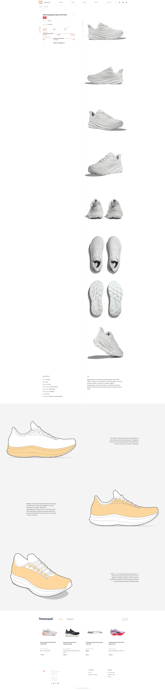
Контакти (109, 676)
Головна (40, 6)
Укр (108, 2)
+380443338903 (47, 2)
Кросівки (46, 6)
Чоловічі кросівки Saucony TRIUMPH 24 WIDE (69, 643)
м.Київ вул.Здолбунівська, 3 (55, 671)
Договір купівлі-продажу (93, 674)
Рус (111, 2)
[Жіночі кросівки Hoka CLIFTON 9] (105, 30)
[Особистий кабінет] (119, 2)
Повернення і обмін (111, 674)
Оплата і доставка (111, 672)
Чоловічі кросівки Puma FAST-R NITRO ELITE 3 (116, 643)
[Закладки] (123, 2)
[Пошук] (115, 2)
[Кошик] (126, 2)
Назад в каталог (39, 29)
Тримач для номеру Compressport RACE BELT (94, 643)
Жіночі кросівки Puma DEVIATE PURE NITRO (48, 643)
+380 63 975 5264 (54, 674)
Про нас (89, 672)
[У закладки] (74, 15)
